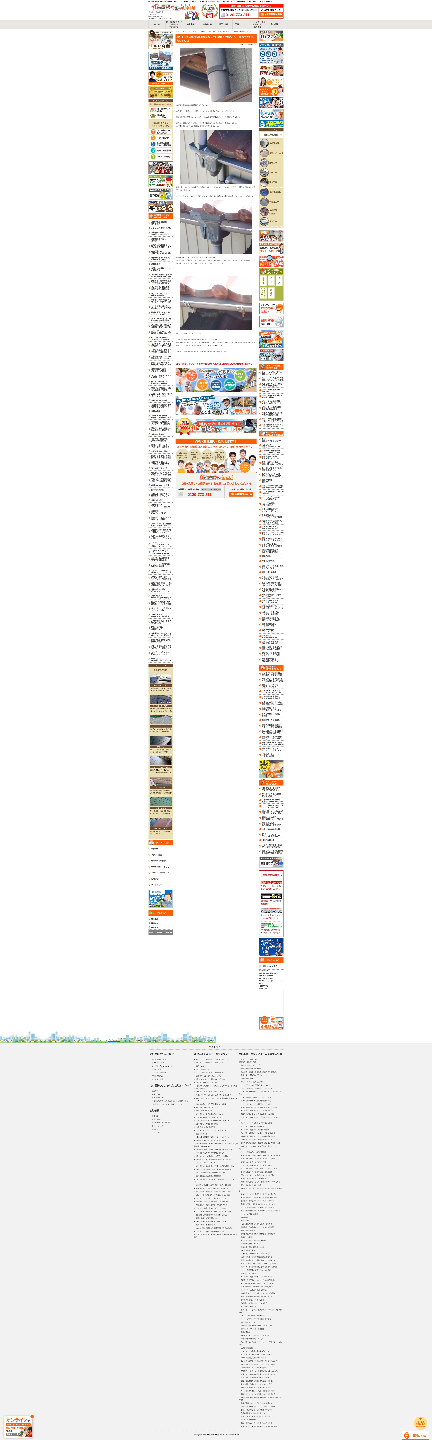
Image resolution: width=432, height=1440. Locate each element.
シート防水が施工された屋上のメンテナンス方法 (161, 307)
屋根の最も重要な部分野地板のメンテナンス (160, 495)
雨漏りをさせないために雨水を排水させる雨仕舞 (161, 457)
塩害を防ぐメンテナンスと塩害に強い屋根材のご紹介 (260, 1371)
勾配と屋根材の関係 (159, 451)
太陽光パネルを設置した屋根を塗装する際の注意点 (214, 1228)
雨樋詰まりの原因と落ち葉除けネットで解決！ (273, 818)
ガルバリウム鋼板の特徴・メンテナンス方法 (256, 1277)
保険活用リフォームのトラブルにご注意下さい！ (258, 1364)
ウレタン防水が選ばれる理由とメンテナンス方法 (161, 301)
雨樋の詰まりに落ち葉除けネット (208, 1218)
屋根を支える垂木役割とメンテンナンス (160, 590)
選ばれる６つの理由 (159, 1063)
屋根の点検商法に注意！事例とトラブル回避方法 (272, 726)
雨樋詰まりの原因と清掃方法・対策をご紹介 (212, 1215)
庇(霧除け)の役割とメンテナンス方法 (159, 370)
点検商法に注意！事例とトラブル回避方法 (211, 1092)
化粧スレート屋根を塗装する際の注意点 (270, 527)
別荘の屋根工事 (268, 840)
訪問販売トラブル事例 (271, 720)
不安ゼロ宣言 (156, 1069)
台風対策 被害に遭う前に (205, 1111)
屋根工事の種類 (271, 135)
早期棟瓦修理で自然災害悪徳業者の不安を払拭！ (161, 357)
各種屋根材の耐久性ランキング (252, 1339)
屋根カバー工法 (276, 153)
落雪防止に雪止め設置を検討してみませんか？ (212, 1201)
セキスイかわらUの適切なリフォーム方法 (255, 1085)
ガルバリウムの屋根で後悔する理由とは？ (160, 559)
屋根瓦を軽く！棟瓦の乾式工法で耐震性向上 (271, 601)
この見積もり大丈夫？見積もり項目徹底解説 (271, 697)
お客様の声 (207, 24)
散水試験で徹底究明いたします (207, 1107)
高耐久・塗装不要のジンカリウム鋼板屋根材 (161, 578)
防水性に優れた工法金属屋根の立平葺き (159, 382)
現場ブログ (187, 31)
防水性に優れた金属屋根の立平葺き (253, 1358)
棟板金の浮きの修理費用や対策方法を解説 (161, 258)
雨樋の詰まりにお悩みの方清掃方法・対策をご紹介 (273, 812)
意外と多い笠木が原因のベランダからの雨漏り (161, 282)
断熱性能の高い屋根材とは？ (157, 628)
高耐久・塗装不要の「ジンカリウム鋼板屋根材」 (258, 1280)
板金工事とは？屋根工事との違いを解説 (161, 252)
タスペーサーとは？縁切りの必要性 (159, 294)
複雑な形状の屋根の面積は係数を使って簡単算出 (258, 1234)
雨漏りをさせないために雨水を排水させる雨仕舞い (259, 1394)
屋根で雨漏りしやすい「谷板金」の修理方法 (160, 463)
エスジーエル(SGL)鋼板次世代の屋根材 (161, 565)
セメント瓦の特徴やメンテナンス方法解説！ (161, 338)
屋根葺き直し (275, 192)
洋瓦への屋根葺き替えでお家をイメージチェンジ (161, 537)
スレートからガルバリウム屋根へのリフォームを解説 (273, 379)
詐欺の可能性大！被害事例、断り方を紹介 (272, 709)
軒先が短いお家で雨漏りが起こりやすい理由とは (161, 474)
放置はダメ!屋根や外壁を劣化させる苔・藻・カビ (161, 524)
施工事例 (190, 24)
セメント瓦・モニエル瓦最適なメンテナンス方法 (161, 345)
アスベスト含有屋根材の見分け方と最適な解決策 (161, 480)
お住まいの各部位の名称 (161, 228)
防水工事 (273, 182)
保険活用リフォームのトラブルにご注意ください (273, 749)
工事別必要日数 (268, 561)
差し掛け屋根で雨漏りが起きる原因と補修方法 (257, 1391)
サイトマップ (156, 885)
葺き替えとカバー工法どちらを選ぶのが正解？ (272, 475)
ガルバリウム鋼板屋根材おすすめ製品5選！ (272, 408)
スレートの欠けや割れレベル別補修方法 (271, 498)
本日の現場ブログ (158, 1097)
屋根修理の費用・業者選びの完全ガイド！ (161, 233)
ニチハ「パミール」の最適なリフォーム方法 (256, 1088)
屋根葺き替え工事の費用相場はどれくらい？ (272, 457)
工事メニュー (241, 24)
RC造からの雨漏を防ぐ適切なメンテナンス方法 (257, 1283)
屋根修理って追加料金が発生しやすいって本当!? (272, 738)
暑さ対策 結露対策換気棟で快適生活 (159, 440)
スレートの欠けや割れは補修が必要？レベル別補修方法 (260, 1155)
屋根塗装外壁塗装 (273, 212)
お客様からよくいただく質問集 (252, 1082)
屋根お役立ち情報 (269, 572)
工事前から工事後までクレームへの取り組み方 (272, 691)
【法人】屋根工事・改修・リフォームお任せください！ (216, 1137)
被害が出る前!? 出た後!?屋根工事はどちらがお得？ (273, 703)
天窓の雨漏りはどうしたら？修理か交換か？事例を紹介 (260, 1182)
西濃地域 (154, 923)
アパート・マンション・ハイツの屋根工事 (211, 1130)
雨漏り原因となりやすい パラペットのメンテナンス (214, 1188)
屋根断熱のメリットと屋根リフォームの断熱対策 (161, 634)
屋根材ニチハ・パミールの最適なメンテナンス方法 (273, 533)
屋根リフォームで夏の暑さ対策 (207, 1124)
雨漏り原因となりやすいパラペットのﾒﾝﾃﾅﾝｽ (161, 313)
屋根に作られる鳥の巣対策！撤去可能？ (272, 824)
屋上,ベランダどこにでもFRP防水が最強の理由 (161, 320)
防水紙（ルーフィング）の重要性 (252, 1329)
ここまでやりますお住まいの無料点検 (257, 24)
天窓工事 (273, 221)
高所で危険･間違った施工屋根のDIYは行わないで (161, 584)
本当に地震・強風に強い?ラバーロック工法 (161, 395)
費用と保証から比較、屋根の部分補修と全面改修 (273, 463)
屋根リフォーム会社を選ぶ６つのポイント (273, 567)
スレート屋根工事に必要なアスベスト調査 (256, 1270)
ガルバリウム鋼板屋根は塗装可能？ (272, 390)
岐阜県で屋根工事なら (160, 867)
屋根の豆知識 (156, 500)
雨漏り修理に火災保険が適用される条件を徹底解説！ (260, 1426)
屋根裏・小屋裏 (157, 434)
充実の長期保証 (157, 1076)
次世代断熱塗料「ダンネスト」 (268, 631)
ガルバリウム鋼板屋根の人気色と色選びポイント (258, 1133)
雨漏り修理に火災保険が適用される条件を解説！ (272, 648)
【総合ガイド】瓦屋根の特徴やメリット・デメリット (260, 1140)
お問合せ (155, 879)
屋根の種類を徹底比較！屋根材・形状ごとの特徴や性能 (260, 1143)
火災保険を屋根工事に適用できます (209, 1117)
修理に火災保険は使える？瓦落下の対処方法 (273, 590)
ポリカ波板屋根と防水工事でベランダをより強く (273, 806)
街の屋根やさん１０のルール (162, 1066)
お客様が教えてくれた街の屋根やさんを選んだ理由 (170, 1101)
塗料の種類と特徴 (271, 875)
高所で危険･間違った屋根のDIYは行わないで (256, 1287)
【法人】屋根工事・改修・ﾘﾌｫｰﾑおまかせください (273, 846)
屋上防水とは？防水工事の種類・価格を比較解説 (161, 326)
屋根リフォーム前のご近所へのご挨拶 (270, 686)
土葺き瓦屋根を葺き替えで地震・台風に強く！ (161, 351)
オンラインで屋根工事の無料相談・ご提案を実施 (272, 674)
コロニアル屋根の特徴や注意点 (269, 504)
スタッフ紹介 (156, 855)
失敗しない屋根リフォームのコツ (271, 446)
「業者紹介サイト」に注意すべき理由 (271, 755)
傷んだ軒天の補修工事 (248, 1306)
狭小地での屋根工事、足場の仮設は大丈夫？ (256, 1101)
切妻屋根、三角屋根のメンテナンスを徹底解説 (161, 423)
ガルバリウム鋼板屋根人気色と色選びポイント (272, 402)
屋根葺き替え (275, 143)
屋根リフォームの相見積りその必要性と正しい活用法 (273, 680)
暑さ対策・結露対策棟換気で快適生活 (254, 1240)
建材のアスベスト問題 (160, 485)
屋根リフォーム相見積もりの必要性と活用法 (212, 1156)
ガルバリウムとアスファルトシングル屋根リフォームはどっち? (161, 544)
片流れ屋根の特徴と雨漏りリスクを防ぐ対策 (161, 416)
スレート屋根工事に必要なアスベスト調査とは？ (161, 647)
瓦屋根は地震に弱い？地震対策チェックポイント (273, 607)
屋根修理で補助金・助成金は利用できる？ (271, 660)
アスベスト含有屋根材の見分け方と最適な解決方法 (259, 1267)
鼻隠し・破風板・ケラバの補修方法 (161, 269)
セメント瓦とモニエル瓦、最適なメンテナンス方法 (259, 1168)
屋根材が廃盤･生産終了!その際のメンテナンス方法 (259, 1204)
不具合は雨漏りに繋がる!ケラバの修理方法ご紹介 (161, 275)
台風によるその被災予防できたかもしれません (273, 578)
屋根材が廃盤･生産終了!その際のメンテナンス (161, 531)
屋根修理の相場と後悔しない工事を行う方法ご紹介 (214, 1149)
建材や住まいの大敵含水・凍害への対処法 (160, 446)
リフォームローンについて (205, 1163)
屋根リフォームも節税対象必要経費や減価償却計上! (273, 852)
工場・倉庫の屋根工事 (271, 829)
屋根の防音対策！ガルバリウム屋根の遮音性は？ (273, 425)
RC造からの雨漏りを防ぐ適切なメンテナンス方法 (161, 603)
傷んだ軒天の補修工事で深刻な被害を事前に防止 (161, 288)
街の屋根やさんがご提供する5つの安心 (173, 24)
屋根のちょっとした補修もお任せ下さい (210, 1079)
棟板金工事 (274, 202)
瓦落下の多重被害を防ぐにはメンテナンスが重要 (272, 584)
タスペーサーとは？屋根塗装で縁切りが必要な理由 (259, 1194)
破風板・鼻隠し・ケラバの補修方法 (253, 1178)
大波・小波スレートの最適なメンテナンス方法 (161, 364)
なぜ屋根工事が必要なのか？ (272, 440)
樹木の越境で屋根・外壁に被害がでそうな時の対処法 (273, 743)
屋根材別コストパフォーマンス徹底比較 (161, 506)
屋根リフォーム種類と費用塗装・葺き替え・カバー (273, 487)
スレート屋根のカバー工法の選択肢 (273, 492)
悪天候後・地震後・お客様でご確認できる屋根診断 (259, 1072)
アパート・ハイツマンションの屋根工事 (271, 835)
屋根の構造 (155, 264)
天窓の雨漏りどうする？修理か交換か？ (161, 622)
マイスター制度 (157, 1079)
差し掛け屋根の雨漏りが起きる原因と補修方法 (161, 429)
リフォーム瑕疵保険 (159, 1073)
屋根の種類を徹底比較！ (267, 481)
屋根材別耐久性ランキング (158, 512)
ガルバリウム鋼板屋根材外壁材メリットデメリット (273, 420)
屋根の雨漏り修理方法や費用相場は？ (161, 597)
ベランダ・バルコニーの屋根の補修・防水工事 (212, 1121)
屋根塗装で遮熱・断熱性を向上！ (252, 1247)
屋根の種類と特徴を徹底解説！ (159, 223)
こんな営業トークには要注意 (271, 715)
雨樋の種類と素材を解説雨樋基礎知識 (161, 641)
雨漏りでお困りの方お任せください (209, 1076)
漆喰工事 (273, 163)
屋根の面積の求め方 (159, 400)
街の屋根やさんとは (159, 1059)
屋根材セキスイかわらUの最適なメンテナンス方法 (272, 539)
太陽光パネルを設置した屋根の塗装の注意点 (272, 522)
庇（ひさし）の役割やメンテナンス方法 (161, 609)
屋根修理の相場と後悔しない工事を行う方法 (271, 451)
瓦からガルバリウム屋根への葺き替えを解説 (272, 385)
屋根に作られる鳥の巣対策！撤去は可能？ (211, 1221)
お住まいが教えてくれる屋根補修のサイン (272, 469)
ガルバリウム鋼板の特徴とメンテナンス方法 (161, 571)
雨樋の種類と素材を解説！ (205, 1225)
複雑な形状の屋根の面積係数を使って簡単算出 (161, 406)
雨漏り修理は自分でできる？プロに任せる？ (161, 246)
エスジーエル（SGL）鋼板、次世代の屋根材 (256, 1354)
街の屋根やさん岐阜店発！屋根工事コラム (167, 1104)
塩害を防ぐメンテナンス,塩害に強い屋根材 (161, 518)
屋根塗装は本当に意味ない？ (158, 240)
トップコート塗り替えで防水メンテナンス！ (161, 653)
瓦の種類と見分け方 (159, 468)
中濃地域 (154, 927)
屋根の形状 (155, 411)
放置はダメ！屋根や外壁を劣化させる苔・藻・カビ (259, 1374)
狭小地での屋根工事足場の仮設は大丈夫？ (271, 551)
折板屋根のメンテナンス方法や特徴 (253, 1162)
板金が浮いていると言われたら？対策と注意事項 (273, 732)
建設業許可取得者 (158, 861)
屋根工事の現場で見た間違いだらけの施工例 (271, 619)
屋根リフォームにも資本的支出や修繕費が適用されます (216, 1166)
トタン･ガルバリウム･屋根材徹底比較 (160, 552)
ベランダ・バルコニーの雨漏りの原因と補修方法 (161, 332)
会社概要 (274, 24)
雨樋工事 (273, 172)
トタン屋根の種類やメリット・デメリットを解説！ (259, 1159)
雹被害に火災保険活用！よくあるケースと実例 (272, 654)
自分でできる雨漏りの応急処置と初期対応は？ (272, 642)
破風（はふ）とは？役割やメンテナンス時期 (161, 659)
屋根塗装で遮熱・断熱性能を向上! (271, 636)
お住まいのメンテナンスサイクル (252, 1315)
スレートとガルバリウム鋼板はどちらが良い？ (272, 373)
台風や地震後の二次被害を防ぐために (272, 596)
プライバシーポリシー (160, 873)
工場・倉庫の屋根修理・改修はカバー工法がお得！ (273, 800)
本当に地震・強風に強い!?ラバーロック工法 (256, 1384)
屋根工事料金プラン (203, 1069)
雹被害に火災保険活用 (248, 1420)
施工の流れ (224, 24)
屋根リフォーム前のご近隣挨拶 (207, 1082)
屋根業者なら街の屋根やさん (162, 1123)
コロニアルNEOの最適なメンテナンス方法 (272, 545)
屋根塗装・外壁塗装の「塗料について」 (255, 1075)
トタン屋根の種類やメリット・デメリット (271, 510)
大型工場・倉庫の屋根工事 (205, 1127)
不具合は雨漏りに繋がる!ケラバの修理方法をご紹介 (259, 1197)
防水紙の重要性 (157, 490)
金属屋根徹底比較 (247, 1348)
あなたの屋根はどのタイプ (250, 1065)
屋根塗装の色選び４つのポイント (269, 625)
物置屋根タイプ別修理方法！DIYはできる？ (271, 789)
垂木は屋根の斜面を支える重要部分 (209, 1176)
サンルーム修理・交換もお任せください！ (272, 795)
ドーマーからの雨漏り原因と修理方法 (160, 615)
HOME (178, 31)
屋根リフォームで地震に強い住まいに (209, 1114)
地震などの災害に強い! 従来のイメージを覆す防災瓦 (259, 1263)
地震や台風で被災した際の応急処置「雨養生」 (161, 389)
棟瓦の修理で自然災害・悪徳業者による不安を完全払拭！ (261, 1211)
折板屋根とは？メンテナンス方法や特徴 (272, 516)
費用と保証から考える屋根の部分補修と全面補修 (213, 1169)
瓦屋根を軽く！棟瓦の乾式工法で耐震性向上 (256, 1257)
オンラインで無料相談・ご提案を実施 (209, 1063)
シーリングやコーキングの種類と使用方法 (161, 376)
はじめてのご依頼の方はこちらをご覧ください (212, 1059)
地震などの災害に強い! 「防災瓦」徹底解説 (271, 613)
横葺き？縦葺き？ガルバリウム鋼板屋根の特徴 (273, 414)
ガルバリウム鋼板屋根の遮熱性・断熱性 (272, 396)
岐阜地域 (154, 919)
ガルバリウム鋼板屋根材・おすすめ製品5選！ (257, 1111)
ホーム (157, 24)
